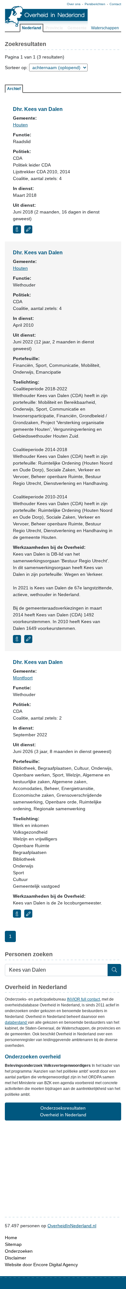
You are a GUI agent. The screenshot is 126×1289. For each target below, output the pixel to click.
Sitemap (13, 1244)
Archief (14, 88)
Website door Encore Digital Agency (41, 1264)
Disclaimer (15, 1257)
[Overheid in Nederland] (46, 16)
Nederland (31, 28)
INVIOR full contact (83, 999)
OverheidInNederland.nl (71, 1225)
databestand (16, 1022)
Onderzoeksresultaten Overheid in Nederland (63, 1111)
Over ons (73, 4)
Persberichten (95, 4)
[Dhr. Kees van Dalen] (17, 229)
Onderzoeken (19, 1251)
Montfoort (23, 677)
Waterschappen (105, 28)
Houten (20, 124)
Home (11, 1237)
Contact (115, 4)
